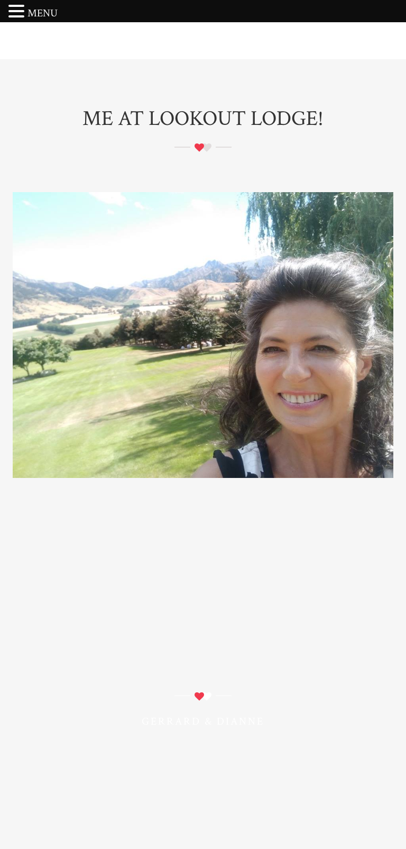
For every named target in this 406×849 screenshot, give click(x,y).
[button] (17, 12)
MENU (42, 13)
